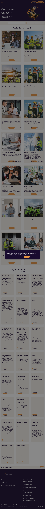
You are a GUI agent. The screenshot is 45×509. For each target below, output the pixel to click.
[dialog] (22, 254)
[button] (19, 256)
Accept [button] (27, 256)
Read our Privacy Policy (25, 254)
